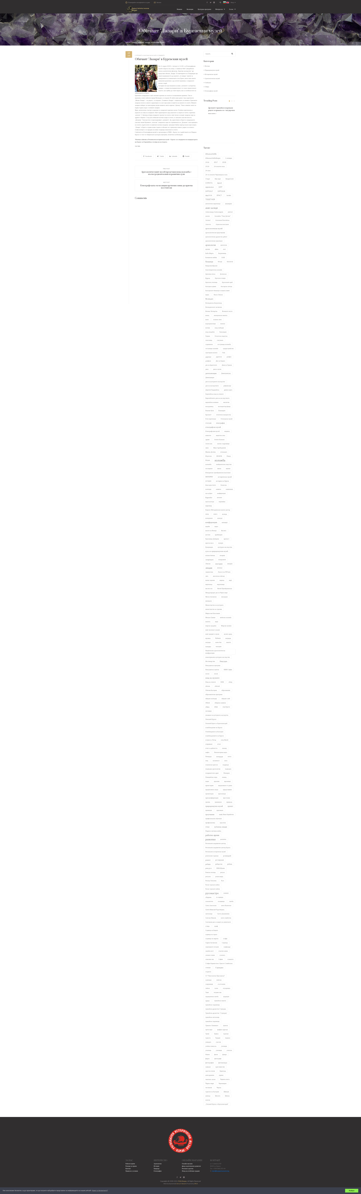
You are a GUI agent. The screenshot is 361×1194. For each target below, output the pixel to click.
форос (207, 1059)
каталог (219, 497)
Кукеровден (209, 547)
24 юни (207, 170)
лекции (229, 564)
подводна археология (212, 769)
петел (229, 756)
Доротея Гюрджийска (212, 390)
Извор (229, 456)
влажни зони (217, 319)
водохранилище (210, 324)
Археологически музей (212, 78)
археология (210, 245)
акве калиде (211, 207)
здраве (207, 439)
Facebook (148, 156)
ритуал (222, 872)
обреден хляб (225, 698)
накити (228, 642)
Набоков (218, 638)
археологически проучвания (215, 233)
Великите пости (227, 311)
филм (216, 1054)
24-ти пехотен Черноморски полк (216, 175)
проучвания (209, 814)
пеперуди (219, 756)
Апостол (208, 224)
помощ (224, 777)
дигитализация (211, 373)
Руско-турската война (212, 885)
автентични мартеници (212, 204)
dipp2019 (208, 195)
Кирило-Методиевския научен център (217, 510)
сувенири (208, 980)
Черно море (209, 1083)
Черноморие (222, 1083)
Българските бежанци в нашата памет (217, 290)
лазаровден (209, 559)
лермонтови (209, 572)
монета (207, 622)
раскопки (223, 839)
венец (207, 315)
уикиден (208, 1042)
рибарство (218, 864)
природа (229, 802)
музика (207, 638)
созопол (222, 955)
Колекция (189, 9)
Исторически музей (211, 74)
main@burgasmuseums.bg (220, 1171)
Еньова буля (209, 410)
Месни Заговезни (211, 597)
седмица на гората (211, 934)
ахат (224, 249)
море (216, 622)
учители (229, 1050)
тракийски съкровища (212, 1005)
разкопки (210, 839)
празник (216, 781)
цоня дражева (209, 1075)
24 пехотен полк (219, 166)
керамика (222, 502)
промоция (208, 810)
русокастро (212, 893)
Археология (157, 1164)
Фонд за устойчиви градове (191, 1171)
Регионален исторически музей (215, 852)
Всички (207, 66)
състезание (221, 984)
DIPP (220, 187)
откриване (208, 744)
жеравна (227, 431)
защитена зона (220, 435)
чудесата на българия (212, 1092)
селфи (225, 938)
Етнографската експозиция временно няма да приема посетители (166, 186)
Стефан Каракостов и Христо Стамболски (218, 963)
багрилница (222, 253)
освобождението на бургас (214, 736)
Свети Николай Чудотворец (214, 910)
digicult (219, 183)
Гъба (223, 353)
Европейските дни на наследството (217, 398)
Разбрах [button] (351, 1190)
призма (207, 802)
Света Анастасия (210, 905)
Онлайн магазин (187, 1164)
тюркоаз (227, 1038)
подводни (228, 769)
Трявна (216, 1034)
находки (218, 646)
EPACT (219, 195)
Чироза (219, 1087)
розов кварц (219, 876)
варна (207, 295)
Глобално (208, 83)
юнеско (207, 1100)
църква (221, 1075)
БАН (223, 257)
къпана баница (210, 555)
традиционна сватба (211, 996)
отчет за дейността (211, 748)
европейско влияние (211, 402)
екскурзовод (209, 406)
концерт (225, 522)
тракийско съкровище (212, 1021)
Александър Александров (214, 212)
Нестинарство (210, 661)
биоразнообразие (211, 266)
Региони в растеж (187, 1168)
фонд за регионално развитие (191, 1166)
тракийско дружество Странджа (215, 1009)
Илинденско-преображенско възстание (218, 473)
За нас (231, 9)
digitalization (209, 187)
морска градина (210, 626)
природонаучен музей (214, 806)
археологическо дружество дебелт (216, 237)
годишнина (209, 344)
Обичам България (211, 690)
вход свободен (219, 328)
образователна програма (213, 694)
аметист (230, 212)
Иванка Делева (210, 452)
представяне (227, 789)
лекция (208, 567)
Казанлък (224, 485)
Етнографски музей (149, 55)
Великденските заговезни (213, 307)
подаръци (226, 765)
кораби (207, 526)
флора (224, 1054)
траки (207, 1001)
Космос (223, 530)
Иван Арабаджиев (219, 448)
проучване (220, 810)
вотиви (207, 328)
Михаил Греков (210, 617)
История (156, 1166)
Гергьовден (223, 332)
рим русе (208, 868)
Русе (222, 881)
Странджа (219, 967)
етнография (220, 423)
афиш (216, 249)
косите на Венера (211, 530)
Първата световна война (213, 831)
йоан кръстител (210, 485)
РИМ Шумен (220, 868)
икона (219, 468)
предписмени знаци (211, 790)
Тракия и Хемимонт (211, 1025)
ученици (224, 1046)
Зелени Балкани (219, 439)
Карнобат (208, 497)
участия (218, 1042)
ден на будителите (211, 365)
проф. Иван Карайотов (226, 814)
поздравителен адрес (212, 773)
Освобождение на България (214, 732)
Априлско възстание (222, 224)
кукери (220, 543)
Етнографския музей (212, 431)
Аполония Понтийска (222, 220)
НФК (222, 682)
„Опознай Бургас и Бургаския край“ (216, 1104)
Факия (207, 1054)
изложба (220, 460)
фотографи (217, 1059)
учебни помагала (210, 1046)
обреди (207, 703)
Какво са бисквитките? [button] (100, 1190)
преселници (222, 794)
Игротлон (208, 456)
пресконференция (211, 798)
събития (218, 980)
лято (206, 576)
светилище (208, 914)
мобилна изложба (225, 617)
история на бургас (222, 481)
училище (219, 1050)
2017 (216, 162)
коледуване (209, 518)
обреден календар (211, 698)
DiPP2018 (221, 191)
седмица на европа (211, 938)
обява (207, 707)
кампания (229, 489)
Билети (159, 2)
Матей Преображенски (224, 588)
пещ (206, 761)
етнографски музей (213, 427)
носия (216, 674)
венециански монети (220, 315)
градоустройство (228, 348)
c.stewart (138, 55)
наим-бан (218, 642)
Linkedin (174, 156)
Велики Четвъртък (211, 311)
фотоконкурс (222, 1063)
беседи (220, 262)
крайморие (218, 535)
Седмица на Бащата (211, 930)
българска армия (210, 286)
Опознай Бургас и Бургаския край (216, 723)
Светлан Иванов (210, 918)
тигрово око (217, 992)
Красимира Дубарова (212, 539)
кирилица (208, 506)
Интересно (219, 9)
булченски (223, 274)
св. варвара (219, 897)
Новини (179, 9)
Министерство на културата (214, 605)
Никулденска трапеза (212, 670)
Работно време (130, 1164)
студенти (208, 972)
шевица (207, 1096)
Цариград (223, 1071)
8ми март (218, 179)
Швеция (226, 1092)
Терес (207, 992)
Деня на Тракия (227, 365)
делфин (229, 357)
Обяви (207, 87)
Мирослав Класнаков (212, 613)
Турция (217, 1038)
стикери (208, 967)
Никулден (223, 661)
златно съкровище (223, 444)
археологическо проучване (214, 241)
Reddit (187, 156)
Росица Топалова (210, 881)
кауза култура (209, 502)
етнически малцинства (223, 415)
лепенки (219, 568)
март (230, 580)
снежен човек (210, 955)
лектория (218, 563)
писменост (216, 761)
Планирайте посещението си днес (139, 2)
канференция (221, 493)
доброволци (227, 386)
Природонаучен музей (212, 70)
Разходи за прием (131, 1166)
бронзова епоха (210, 274)
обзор (230, 682)
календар (208, 489)
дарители (219, 357)
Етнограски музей (226, 419)
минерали (208, 601)
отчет (219, 744)
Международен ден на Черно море (216, 593)
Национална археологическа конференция (215, 652)
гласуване (220, 340)
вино (207, 319)
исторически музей (225, 477)
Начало (128, 42)
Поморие (226, 773)
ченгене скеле (210, 1079)
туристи (208, 1038)
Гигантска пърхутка (221, 336)
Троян (207, 1034)
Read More (212, 113)
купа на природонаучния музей (216, 551)
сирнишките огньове (212, 947)
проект (230, 806)
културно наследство (225, 547)
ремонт (208, 860)
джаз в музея (217, 369)
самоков (226, 893)
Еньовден (221, 410)
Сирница (225, 943)
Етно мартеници (210, 419)
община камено (220, 703)
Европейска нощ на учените (214, 394)
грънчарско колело (211, 353)
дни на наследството (212, 386)
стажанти (230, 959)
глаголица (208, 340)
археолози (223, 245)
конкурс (220, 518)
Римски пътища (210, 872)
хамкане (208, 1067)
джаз (206, 369)
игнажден (223, 452)
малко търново (210, 580)
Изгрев (207, 460)
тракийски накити (220, 1001)
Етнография (157, 1171)
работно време (212, 835)
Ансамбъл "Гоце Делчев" (222, 216)
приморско (218, 802)
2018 (224, 162)
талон (216, 988)
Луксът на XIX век (224, 572)
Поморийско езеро (211, 777)
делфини (208, 361)
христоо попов (210, 1071)
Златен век (208, 444)
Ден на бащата (220, 361)
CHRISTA (208, 183)
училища (208, 1050)
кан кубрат (208, 493)
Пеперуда (208, 756)
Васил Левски (218, 295)
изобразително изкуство (224, 464)
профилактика (210, 823)
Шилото (217, 1096)
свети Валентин (226, 905)
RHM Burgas (182, 1181)
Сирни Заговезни (211, 943)
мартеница (208, 584)
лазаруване (222, 559)
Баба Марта (209, 253)
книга (215, 514)
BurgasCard (229, 179)
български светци (226, 286)
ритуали (208, 876)
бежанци (209, 261)
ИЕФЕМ (219, 456)
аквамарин (228, 204)
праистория (209, 785)
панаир (224, 748)
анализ (207, 216)
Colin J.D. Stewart (181, 1183)
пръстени (223, 823)
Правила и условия (132, 1171)
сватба (231, 901)
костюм (207, 535)
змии (207, 448)
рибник (229, 864)
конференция (211, 522)
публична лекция (220, 827)
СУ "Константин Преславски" (215, 976)
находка (208, 646)
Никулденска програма (212, 665)
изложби (208, 464)
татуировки (226, 988)
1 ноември (228, 158)
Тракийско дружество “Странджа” (216, 1013)
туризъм (225, 1034)
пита (225, 761)
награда (228, 638)
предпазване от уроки (225, 785)
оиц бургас (226, 707)
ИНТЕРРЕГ (209, 477)
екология (226, 402)
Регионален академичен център (215, 843)
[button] (229, 101)
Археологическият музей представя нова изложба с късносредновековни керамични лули (166, 173)
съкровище (209, 984)
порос (207, 781)
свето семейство (226, 918)
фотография (209, 1063)
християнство (220, 1067)
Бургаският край (227, 282)
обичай (217, 686)
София (220, 959)
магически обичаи (219, 576)
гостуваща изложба (224, 344)
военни (222, 324)
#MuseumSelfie (211, 154)
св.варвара (221, 901)
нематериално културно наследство (217, 657)
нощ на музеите (212, 678)
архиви (207, 249)
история (208, 481)
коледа (224, 514)
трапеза (225, 1025)
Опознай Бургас (211, 719)
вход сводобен (210, 332)
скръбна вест (209, 951)
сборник (208, 897)
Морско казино (226, 626)
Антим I (208, 220)
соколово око (209, 959)
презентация (209, 794)
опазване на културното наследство (216, 715)
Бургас (207, 278)
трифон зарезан (222, 1030)
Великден (209, 299)
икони (228, 468)
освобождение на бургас (213, 727)
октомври (208, 711)
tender (229, 195)
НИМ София (228, 670)
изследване (209, 468)
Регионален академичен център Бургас (217, 847)
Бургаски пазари (220, 278)
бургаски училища (211, 282)
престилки (226, 798)
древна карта (228, 390)
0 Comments (161, 55)
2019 (207, 166)
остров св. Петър (210, 740)
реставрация (219, 860)
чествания (208, 1087)
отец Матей (224, 740)
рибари (208, 864)
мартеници (220, 584)
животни (208, 435)
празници (227, 781)
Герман (207, 336)
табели (207, 988)
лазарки (222, 555)
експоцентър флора (224, 406)
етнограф (208, 423)
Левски (207, 564)
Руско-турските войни (212, 889)
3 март (207, 179)
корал (216, 526)
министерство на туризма (213, 609)
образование (225, 690)
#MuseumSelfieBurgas (212, 158)
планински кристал (211, 765)
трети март (208, 1030)
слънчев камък (223, 951)
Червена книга (225, 1079)
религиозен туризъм (211, 856)
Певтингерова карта (220, 752)
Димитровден (209, 377)
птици (207, 827)
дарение (208, 357)
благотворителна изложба (213, 270)
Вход (232, 2)
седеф (216, 926)
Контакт (128, 1168)
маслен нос (209, 588)
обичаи (207, 686)
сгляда (207, 926)
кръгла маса (209, 543)
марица (222, 580)
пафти (207, 752)
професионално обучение (213, 818)
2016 (207, 162)
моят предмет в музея (212, 634)
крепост (226, 539)
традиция (226, 996)
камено (218, 489)
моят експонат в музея (212, 630)
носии (207, 674)
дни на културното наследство (215, 382)
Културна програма (204, 9)
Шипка (227, 1096)
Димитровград (226, 373)
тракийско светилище (212, 1017)
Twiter (162, 156)
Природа (156, 1168)
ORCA (196, 1183)
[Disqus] (166, 228)
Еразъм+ (208, 415)
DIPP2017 (209, 191)
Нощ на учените (210, 682)
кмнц (207, 514)
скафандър (227, 947)
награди (208, 642)
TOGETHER (210, 199)
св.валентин (209, 901)
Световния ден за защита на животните (218, 922)
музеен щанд (228, 634)
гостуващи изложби (211, 348)
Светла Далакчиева (223, 914)
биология (230, 262)
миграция (224, 597)
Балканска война (211, 257)
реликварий (227, 856)
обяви (216, 707)
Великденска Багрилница (213, 303)
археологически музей (213, 228)
